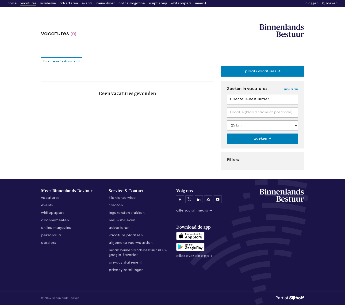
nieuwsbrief (105, 3)
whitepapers (181, 3)
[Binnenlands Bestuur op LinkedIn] (199, 199)
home (12, 3)
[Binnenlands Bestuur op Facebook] (180, 199)
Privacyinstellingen (126, 270)
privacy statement (125, 262)
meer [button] (199, 3)
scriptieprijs (158, 3)
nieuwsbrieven (122, 220)
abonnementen (55, 220)
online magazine (132, 3)
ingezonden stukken (127, 213)
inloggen (311, 3)
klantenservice (122, 198)
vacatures (28, 3)
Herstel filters (290, 89)
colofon (116, 205)
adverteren (69, 3)
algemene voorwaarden (131, 243)
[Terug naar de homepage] (282, 30)
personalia (51, 235)
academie (48, 3)
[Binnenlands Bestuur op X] (189, 199)
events (87, 3)
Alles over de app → (194, 256)
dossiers (48, 243)
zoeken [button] (331, 3)
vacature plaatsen (126, 235)
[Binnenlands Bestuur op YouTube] (217, 199)
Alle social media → (194, 210)
